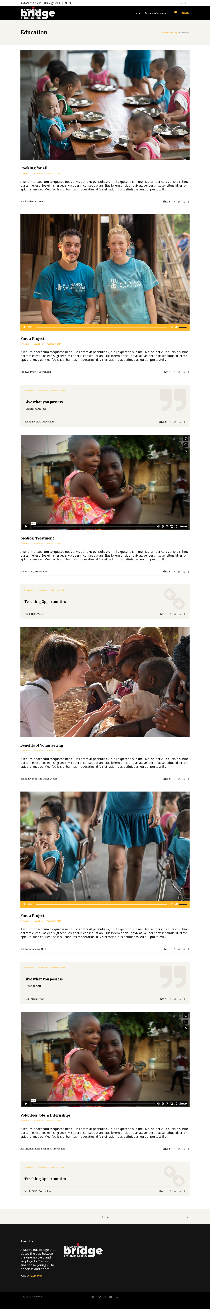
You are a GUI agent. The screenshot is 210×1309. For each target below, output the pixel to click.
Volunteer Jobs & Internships (45, 1115)
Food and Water (29, 201)
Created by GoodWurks (32, 1296)
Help (33, 614)
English (183, 3)
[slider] (183, 327)
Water (40, 614)
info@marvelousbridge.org (40, 3)
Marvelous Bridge (170, 33)
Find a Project (32, 338)
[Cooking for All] (105, 105)
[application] (105, 327)
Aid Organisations (30, 949)
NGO (38, 421)
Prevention (45, 371)
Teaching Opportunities (45, 602)
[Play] (24, 327)
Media (42, 201)
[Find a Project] (105, 269)
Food (27, 614)
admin (26, 173)
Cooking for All (33, 168)
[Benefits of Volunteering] (105, 682)
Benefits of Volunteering (41, 745)
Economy (29, 421)
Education (38, 173)
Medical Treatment (37, 538)
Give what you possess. (44, 402)
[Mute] (176, 327)
